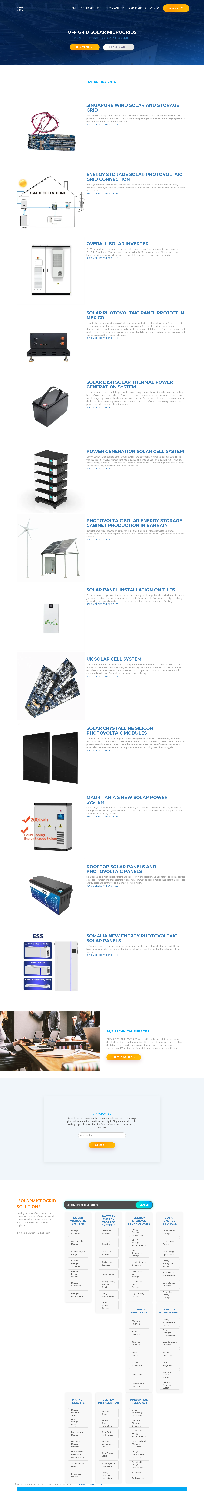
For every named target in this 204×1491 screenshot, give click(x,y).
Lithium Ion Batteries (106, 1232)
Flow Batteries (108, 1273)
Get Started (83, 47)
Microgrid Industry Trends (75, 1413)
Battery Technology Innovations (137, 1413)
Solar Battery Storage (169, 1232)
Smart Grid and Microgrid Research (139, 1444)
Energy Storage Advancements (139, 1242)
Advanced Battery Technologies (138, 1475)
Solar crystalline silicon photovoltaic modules (119, 731)
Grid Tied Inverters (136, 1343)
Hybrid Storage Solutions (139, 1263)
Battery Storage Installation (107, 1423)
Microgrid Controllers (76, 1284)
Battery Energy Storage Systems (109, 1221)
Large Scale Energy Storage (137, 1274)
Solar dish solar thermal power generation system (129, 384)
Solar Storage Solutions (169, 1284)
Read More (92, 124)
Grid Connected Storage (137, 1253)
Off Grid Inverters (136, 1353)
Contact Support (122, 1057)
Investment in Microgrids (77, 1433)
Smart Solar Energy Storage (168, 1295)
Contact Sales (117, 47)
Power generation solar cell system (135, 451)
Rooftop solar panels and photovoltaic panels (121, 869)
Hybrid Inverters (136, 1333)
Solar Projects (91, 8)
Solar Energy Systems (168, 1242)
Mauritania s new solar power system (127, 800)
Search (144, 1204)
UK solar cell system (113, 659)
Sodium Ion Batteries (107, 1263)
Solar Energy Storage (170, 1221)
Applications (137, 8)
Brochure (174, 8)
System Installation (108, 1401)
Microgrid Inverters (136, 1322)
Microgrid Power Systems (75, 1274)
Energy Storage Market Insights (74, 1423)
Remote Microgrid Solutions (75, 1263)
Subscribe (100, 1145)
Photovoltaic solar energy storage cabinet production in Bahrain (134, 523)
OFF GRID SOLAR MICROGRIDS (108, 38)
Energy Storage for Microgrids (168, 1263)
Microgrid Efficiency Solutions (136, 1423)
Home (73, 8)
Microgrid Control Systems (167, 1374)
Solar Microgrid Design (78, 1253)
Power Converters (137, 1364)
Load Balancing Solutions (170, 1343)
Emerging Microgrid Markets (75, 1444)
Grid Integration (168, 1364)
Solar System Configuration (108, 1433)
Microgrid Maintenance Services (108, 1444)
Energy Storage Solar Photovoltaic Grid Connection (134, 177)
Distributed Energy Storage (137, 1284)
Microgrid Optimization (168, 1353)
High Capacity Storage (138, 1295)
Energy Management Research (138, 1454)
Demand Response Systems (167, 1385)
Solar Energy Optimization (168, 1253)
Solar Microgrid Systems (78, 1221)
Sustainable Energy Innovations (137, 1465)
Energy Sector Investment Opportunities (77, 1454)
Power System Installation (108, 1465)
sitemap (82, 1484)
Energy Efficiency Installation (107, 1475)
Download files (108, 124)
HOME (77, 38)
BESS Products (115, 8)
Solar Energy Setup (107, 1454)
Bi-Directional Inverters (138, 1385)
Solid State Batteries (106, 1253)
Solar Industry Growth (77, 1465)
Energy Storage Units (108, 1295)
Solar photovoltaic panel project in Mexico (135, 315)
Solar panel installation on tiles (130, 589)
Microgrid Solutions (75, 1232)
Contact (155, 8)
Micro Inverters (139, 1374)
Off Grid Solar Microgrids (77, 1242)
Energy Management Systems (169, 1322)
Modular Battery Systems (105, 1305)
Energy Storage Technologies (139, 1221)
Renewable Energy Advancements (139, 1433)
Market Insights (78, 1401)
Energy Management (169, 1311)
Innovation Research (139, 1401)
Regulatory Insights (76, 1475)
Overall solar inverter (117, 243)
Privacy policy (96, 1484)
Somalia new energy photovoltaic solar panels (131, 938)
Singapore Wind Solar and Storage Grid (132, 108)
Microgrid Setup (106, 1412)
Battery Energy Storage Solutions (108, 1284)
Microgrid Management (77, 1295)
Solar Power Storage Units (169, 1274)
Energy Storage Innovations (137, 1232)
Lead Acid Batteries (106, 1242)
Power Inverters (139, 1311)
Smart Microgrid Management (169, 1333)
